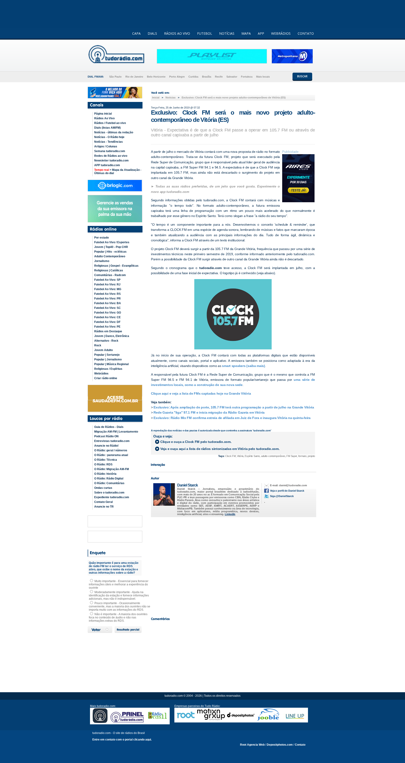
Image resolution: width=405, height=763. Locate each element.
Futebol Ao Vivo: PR (107, 298)
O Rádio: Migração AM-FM (111, 469)
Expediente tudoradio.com (111, 497)
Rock (97, 345)
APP (261, 33)
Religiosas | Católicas (108, 270)
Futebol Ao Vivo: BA (107, 303)
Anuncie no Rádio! (106, 445)
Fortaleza (246, 76)
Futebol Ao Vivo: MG (107, 289)
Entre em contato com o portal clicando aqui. (122, 739)
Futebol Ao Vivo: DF (107, 322)
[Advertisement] (233, 565)
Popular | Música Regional (111, 364)
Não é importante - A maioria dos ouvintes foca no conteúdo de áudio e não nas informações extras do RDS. (118, 617)
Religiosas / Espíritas (108, 368)
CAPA (136, 33)
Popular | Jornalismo (108, 359)
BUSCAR (302, 76)
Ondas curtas (103, 488)
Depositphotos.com (280, 744)
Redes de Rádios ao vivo (110, 155)
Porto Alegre (177, 76)
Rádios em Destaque (108, 331)
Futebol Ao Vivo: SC (107, 308)
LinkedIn (230, 514)
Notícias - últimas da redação (113, 132)
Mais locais (263, 76)
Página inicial (103, 113)
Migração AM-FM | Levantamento (116, 431)
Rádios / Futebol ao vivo (110, 123)
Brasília (206, 76)
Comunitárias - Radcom (110, 275)
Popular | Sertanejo (107, 354)
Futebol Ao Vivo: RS (107, 293)
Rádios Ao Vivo (104, 118)
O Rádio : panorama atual (111, 455)
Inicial (155, 97)
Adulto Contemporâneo (109, 256)
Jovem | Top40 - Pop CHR (111, 247)
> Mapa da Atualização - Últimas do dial (117, 171)
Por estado (101, 237)
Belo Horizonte (156, 76)
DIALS (152, 33)
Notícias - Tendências (108, 141)
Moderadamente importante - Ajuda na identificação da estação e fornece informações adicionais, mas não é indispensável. (119, 595)
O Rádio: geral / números (110, 450)
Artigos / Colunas (105, 146)
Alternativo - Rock (106, 340)
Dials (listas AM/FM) (107, 127)
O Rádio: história (105, 473)
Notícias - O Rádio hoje (109, 137)
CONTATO (306, 33)
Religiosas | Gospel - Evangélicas (116, 265)
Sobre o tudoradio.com (109, 492)
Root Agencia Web (252, 744)
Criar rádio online (105, 378)
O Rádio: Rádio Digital (108, 478)
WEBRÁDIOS (281, 33)
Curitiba (193, 76)
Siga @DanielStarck (282, 496)
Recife (219, 76)
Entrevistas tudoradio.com (112, 441)
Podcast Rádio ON (106, 436)
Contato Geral (103, 502)
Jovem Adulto (103, 350)
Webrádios (101, 373)
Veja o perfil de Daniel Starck (287, 490)
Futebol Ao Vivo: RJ (107, 284)
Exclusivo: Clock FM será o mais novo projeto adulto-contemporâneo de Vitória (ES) (234, 97)
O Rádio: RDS (103, 464)
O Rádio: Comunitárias (109, 483)
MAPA (246, 33)
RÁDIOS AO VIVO (177, 33)
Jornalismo (101, 261)
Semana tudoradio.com (109, 151)
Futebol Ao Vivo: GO (107, 312)
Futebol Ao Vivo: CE (107, 317)
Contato (300, 744)
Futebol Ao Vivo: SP (107, 279)
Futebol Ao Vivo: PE (107, 326)
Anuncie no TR (104, 506)
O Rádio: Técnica (105, 459)
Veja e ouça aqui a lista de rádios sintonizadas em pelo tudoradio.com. (220, 449)
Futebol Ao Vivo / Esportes (111, 242)
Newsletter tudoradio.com (111, 160)
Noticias (170, 97)
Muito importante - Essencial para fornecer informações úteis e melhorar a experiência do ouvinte (118, 584)
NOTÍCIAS (226, 33)
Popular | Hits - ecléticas (110, 251)
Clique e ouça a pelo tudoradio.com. (195, 442)
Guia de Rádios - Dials (109, 427)
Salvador (231, 76)
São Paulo (115, 76)
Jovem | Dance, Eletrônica (111, 336)
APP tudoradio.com (107, 165)
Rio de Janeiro (134, 76)
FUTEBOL (204, 33)
